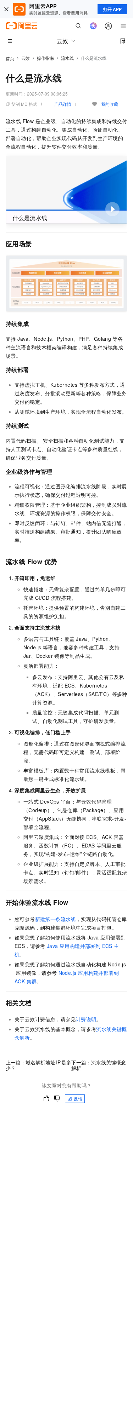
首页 (10, 58)
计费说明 (86, 1019)
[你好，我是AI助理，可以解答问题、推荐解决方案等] (93, 25)
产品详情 (62, 104)
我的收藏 (109, 104)
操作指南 (45, 58)
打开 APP (112, 9)
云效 (25, 58)
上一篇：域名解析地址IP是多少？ (38, 1065)
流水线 (67, 58)
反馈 (78, 1099)
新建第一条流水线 (55, 918)
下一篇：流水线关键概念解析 (98, 1065)
